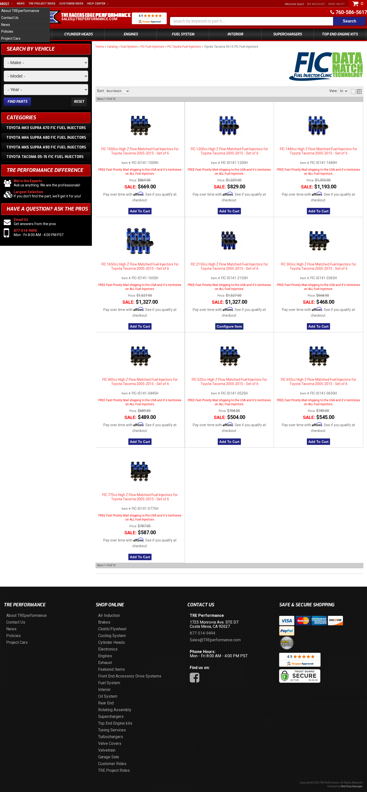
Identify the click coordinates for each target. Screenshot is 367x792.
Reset (79, 101)
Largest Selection (28, 192)
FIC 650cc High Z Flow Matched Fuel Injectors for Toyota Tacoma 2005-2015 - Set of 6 (318, 382)
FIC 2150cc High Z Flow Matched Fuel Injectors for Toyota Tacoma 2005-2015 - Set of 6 (229, 266)
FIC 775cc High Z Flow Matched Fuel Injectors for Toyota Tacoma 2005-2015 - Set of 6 (140, 497)
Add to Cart (140, 211)
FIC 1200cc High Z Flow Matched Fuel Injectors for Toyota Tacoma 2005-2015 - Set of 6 (229, 151)
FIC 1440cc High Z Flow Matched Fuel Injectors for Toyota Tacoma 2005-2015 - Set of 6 (318, 151)
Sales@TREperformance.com (89, 19)
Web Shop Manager (352, 786)
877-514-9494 (25, 231)
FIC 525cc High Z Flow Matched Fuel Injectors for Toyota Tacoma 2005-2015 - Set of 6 (229, 382)
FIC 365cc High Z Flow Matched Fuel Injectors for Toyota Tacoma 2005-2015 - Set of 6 (318, 266)
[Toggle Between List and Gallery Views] (356, 91)
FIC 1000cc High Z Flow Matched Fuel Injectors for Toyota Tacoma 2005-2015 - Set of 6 (140, 151)
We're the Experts (28, 181)
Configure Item (229, 326)
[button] (268, 21)
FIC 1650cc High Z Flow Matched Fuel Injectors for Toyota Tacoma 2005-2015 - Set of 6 (140, 266)
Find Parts (17, 101)
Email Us (21, 220)
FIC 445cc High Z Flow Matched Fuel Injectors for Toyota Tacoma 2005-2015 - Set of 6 (140, 382)
